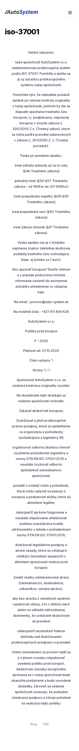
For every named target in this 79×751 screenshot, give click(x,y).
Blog (34, 724)
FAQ (46, 724)
